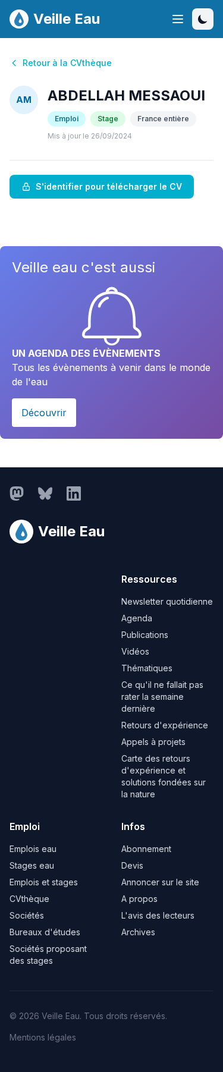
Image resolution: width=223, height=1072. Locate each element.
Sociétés (27, 915)
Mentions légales (43, 1037)
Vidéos (135, 651)
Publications (144, 635)
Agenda (136, 618)
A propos (139, 899)
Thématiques (146, 668)
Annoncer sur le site (160, 882)
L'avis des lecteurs (157, 915)
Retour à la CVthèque (67, 63)
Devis (132, 865)
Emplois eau (33, 849)
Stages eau (32, 865)
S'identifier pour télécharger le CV (109, 186)
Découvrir (44, 413)
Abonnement (146, 849)
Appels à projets (153, 742)
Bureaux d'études (45, 932)
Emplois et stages (44, 882)
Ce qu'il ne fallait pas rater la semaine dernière (162, 696)
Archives (138, 932)
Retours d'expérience (164, 725)
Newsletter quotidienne (167, 601)
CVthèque (29, 899)
